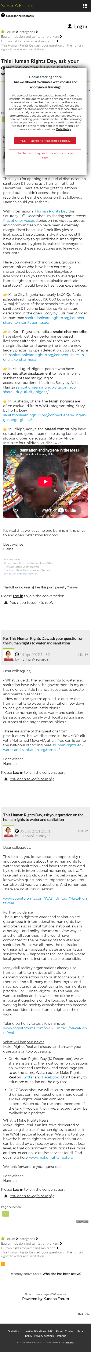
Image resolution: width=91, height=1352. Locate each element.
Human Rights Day (51, 211)
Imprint (61, 1335)
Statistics (13, 1331)
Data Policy (63, 129)
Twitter (28, 1077)
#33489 (83, 654)
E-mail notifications (34, 1331)
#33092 (83, 831)
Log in (18, 596)
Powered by (32, 1299)
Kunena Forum (56, 1299)
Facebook (50, 1077)
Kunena (70, 1342)
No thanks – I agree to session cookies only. (45, 155)
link (24, 125)
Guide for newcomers (20, 15)
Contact (70, 1331)
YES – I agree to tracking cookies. (45, 140)
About (59, 1331)
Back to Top (84, 1314)
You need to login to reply (32, 603)
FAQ (50, 1331)
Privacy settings (44, 1335)
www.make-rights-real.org (51, 1158)
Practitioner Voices (19, 221)
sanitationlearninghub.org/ (20, 573)
